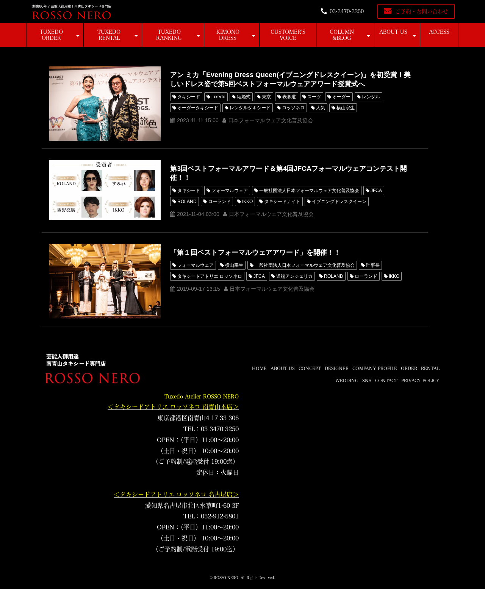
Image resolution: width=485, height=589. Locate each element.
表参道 (289, 96)
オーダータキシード (197, 107)
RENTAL (430, 368)
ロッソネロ (293, 107)
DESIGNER (337, 368)
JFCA (376, 190)
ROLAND (187, 201)
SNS (366, 380)
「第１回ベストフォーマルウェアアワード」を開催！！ (255, 252)
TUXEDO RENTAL (108, 35)
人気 (320, 107)
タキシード (188, 96)
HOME (259, 368)
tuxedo (218, 96)
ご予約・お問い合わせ (421, 11)
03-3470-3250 (347, 11)
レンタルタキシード (250, 107)
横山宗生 (345, 107)
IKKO (247, 201)
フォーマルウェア (229, 190)
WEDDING (346, 380)
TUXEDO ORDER (51, 35)
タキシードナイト (282, 201)
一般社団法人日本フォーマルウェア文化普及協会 (309, 190)
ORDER (409, 368)
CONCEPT (310, 368)
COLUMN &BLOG (342, 35)
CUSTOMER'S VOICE (288, 35)
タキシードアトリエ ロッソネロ (209, 276)
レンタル (371, 96)
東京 (266, 96)
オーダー (341, 96)
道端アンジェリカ (294, 276)
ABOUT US (393, 32)
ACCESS (439, 32)
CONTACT (386, 380)
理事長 (373, 265)
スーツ (314, 96)
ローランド (219, 201)
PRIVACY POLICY (420, 380)
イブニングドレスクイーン (339, 201)
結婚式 (243, 96)
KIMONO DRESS (227, 35)
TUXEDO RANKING (169, 35)
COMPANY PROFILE (374, 368)
